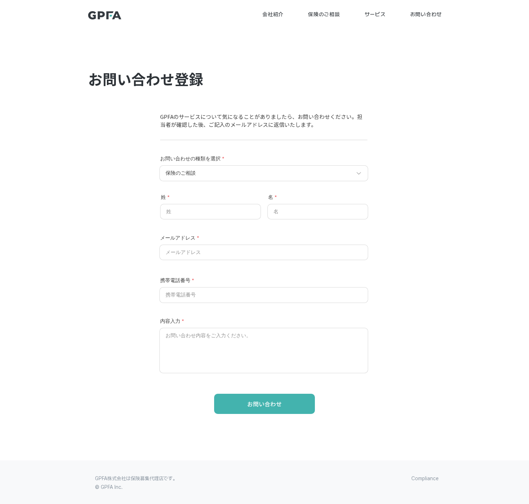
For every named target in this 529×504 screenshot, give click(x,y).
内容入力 (170, 321)
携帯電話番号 (175, 280)
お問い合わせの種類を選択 (190, 158)
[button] (273, 14)
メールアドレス (177, 237)
